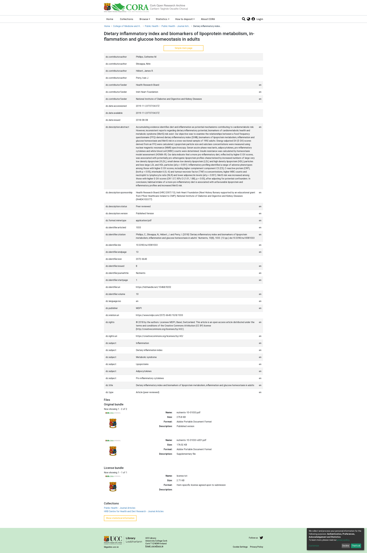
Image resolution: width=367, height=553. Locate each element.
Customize (314, 546)
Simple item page (183, 48)
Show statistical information (120, 518)
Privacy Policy (256, 547)
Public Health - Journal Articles (175, 26)
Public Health (151, 26)
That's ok (356, 546)
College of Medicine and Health (127, 26)
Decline (345, 546)
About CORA (208, 19)
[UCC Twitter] (261, 538)
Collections (126, 19)
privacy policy (343, 540)
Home (109, 19)
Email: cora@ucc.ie (154, 546)
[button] (248, 19)
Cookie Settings (240, 547)
